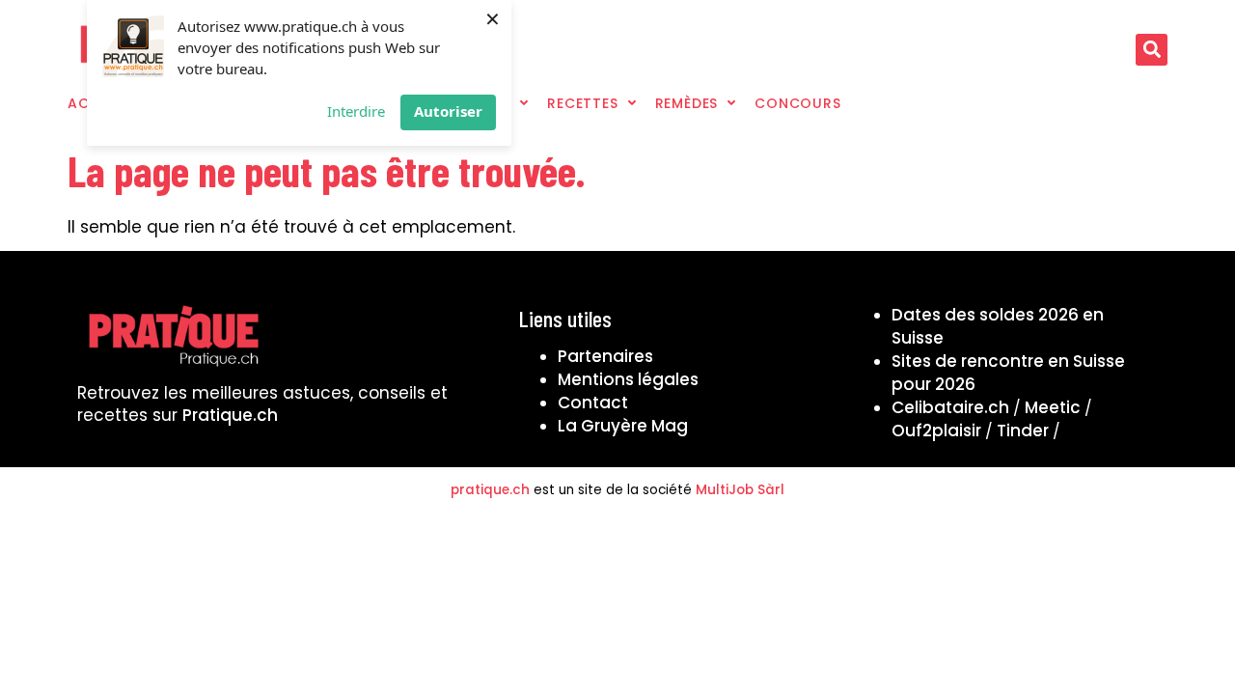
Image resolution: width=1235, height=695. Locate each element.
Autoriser (448, 111)
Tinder (1023, 430)
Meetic (1053, 407)
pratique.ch (490, 490)
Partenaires (605, 356)
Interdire (356, 111)
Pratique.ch (230, 415)
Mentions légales (628, 379)
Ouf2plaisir (936, 430)
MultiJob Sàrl (740, 490)
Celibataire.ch (950, 407)
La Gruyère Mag (623, 425)
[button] (1151, 50)
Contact (593, 402)
